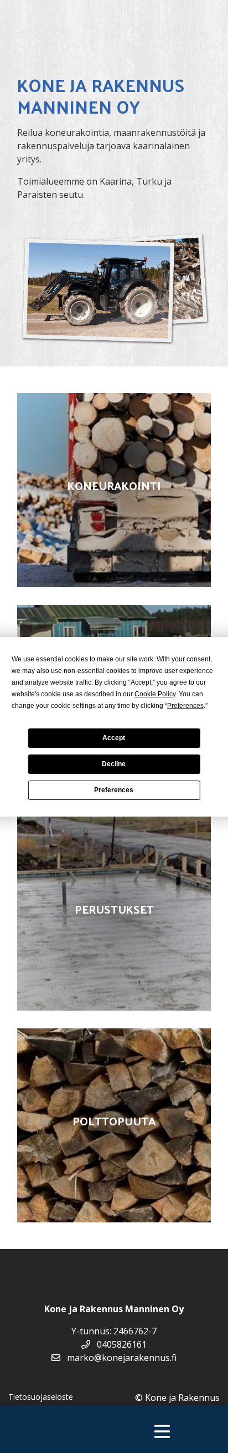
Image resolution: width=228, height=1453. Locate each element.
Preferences (113, 790)
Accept (113, 738)
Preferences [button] (185, 706)
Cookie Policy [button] (154, 694)
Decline (114, 764)
